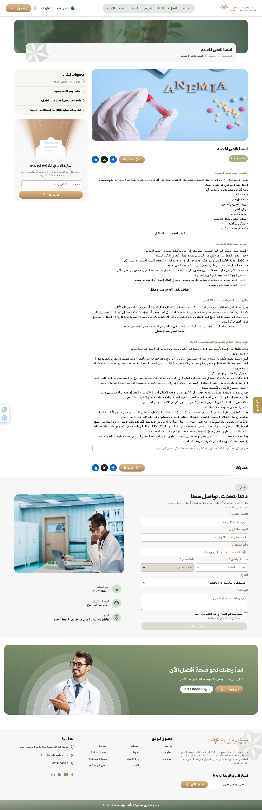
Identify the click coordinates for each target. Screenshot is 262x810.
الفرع (243, 574)
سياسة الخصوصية (98, 759)
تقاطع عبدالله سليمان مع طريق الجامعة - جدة (81, 619)
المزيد (112, 8)
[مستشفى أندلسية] (238, 8)
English (46, 8)
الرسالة (242, 590)
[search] (36, 8)
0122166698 (100, 591)
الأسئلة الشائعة (99, 752)
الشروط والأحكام (98, 765)
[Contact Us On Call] (4, 418)
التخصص (187, 559)
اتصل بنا (102, 746)
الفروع (174, 8)
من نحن (186, 8)
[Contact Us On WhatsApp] (4, 409)
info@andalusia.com (95, 605)
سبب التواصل (238, 559)
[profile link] (72, 774)
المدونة (122, 8)
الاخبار (136, 765)
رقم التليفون (239, 544)
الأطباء (160, 8)
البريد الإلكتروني (238, 529)
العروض (147, 8)
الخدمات (134, 8)
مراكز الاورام (133, 759)
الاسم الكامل (239, 514)
